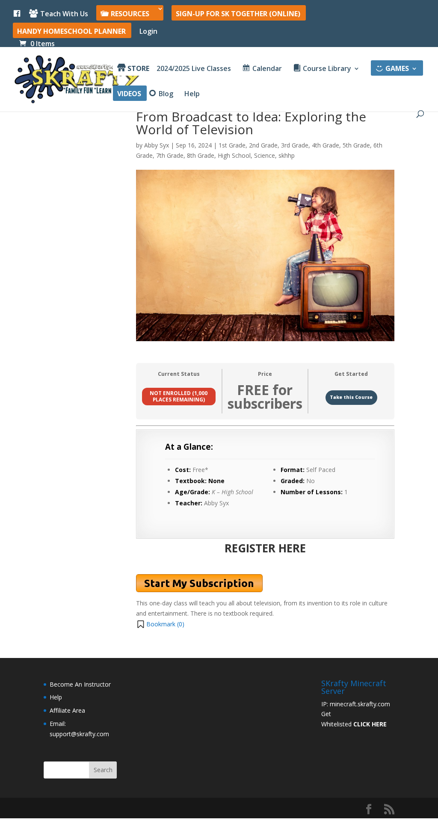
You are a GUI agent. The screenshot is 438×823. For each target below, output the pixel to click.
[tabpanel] (265, 527)
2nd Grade (263, 145)
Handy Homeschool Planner (71, 32)
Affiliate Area (67, 710)
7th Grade (169, 155)
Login (148, 32)
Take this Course (351, 397)
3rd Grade (294, 145)
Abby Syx (156, 145)
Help (192, 94)
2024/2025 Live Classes (194, 69)
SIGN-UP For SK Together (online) (238, 14)
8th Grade (200, 155)
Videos (129, 94)
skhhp (286, 155)
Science (264, 155)
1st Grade (232, 145)
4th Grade (325, 145)
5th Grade (356, 145)
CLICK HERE (370, 724)
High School (234, 155)
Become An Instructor (80, 684)
